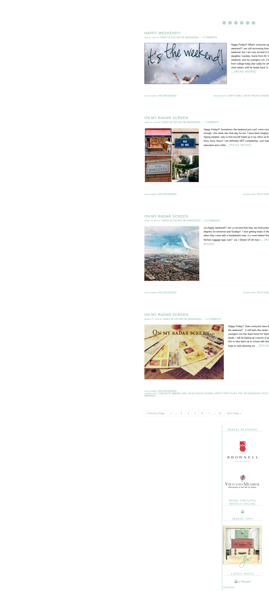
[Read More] (244, 70)
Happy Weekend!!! (162, 33)
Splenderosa (247, 390)
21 (220, 407)
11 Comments (206, 317)
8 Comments (203, 37)
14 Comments (205, 219)
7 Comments (204, 121)
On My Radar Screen (166, 117)
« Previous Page (155, 407)
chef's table (241, 95)
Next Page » (234, 407)
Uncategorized (165, 95)
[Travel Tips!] (242, 561)
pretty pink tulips (224, 390)
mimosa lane (185, 390)
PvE (237, 390)
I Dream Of (172, 390)
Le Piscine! (229, 582)
